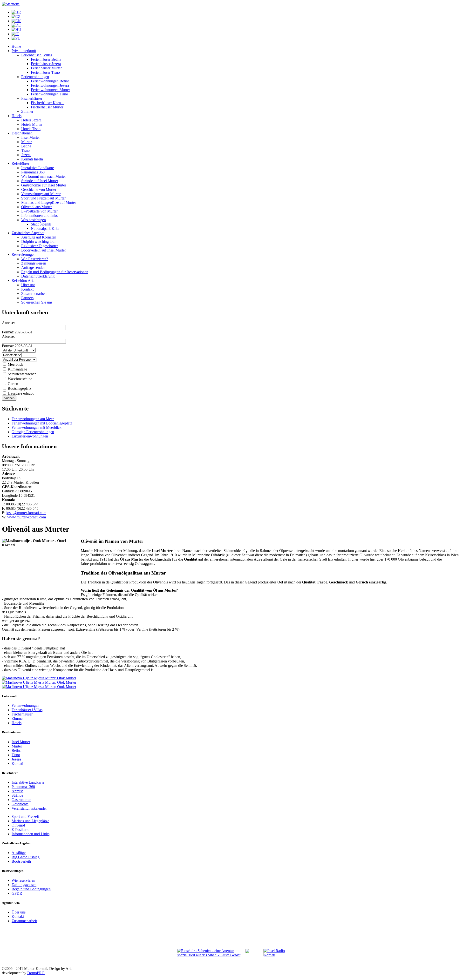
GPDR (17, 893)
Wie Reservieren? (34, 259)
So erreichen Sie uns (36, 302)
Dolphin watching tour (38, 241)
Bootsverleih (21, 861)
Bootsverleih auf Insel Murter (43, 250)
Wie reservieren (23, 880)
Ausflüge (19, 853)
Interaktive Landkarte (37, 168)
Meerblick (15, 364)
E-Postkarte (20, 829)
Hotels (16, 116)
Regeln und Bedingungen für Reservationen (54, 272)
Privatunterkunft (24, 51)
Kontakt (27, 289)
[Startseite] (11, 4)
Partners (27, 298)
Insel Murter (30, 137)
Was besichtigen (33, 220)
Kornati (17, 763)
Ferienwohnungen (35, 77)
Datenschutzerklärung (37, 276)
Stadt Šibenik (41, 224)
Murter (26, 142)
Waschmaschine (19, 379)
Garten (12, 384)
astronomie (22, 800)
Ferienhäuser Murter (46, 68)
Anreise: (8, 323)
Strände (17, 795)
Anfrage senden (33, 267)
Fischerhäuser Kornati (47, 103)
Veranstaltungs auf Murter (41, 194)
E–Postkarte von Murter (39, 211)
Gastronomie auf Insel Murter (43, 185)
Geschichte (20, 804)
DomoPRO (36, 973)
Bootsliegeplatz (19, 388)
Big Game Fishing (26, 857)
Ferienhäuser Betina (46, 59)
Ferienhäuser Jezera (46, 64)
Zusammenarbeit (34, 293)
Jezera (26, 155)
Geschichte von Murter (38, 189)
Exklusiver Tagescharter (39, 246)
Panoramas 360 (33, 172)
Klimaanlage (17, 369)
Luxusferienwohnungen (30, 436)
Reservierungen (23, 254)
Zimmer (27, 111)
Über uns (28, 285)
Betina (26, 146)
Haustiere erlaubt (20, 393)
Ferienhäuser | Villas (36, 55)
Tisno (25, 150)
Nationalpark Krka (45, 228)
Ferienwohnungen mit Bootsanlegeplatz (42, 423)
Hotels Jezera (31, 120)
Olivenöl (18, 825)
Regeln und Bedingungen (31, 889)
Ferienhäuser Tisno (45, 72)
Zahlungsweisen (33, 263)
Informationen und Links (30, 834)
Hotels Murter (31, 124)
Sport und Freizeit (25, 816)
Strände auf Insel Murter (39, 181)
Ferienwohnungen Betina (50, 81)
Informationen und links (39, 215)
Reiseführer (20, 163)
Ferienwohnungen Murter (50, 90)
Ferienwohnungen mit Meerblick (36, 427)
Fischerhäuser (31, 98)
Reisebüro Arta (23, 280)
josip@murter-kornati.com (26, 513)
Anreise (17, 791)
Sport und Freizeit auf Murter (43, 198)
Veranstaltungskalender (29, 808)
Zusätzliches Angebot (28, 233)
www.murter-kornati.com (26, 517)
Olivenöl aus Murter (36, 207)
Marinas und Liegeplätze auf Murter (48, 202)
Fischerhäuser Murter (47, 107)
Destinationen (22, 133)
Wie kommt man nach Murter (43, 176)
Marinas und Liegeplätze (30, 821)
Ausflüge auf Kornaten (38, 237)
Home (16, 46)
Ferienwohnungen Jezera (50, 85)
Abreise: (8, 336)
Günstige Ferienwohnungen (33, 432)
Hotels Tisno (31, 129)
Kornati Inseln (32, 159)
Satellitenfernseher (21, 374)
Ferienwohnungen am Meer (33, 419)
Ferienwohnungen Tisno (49, 94)
